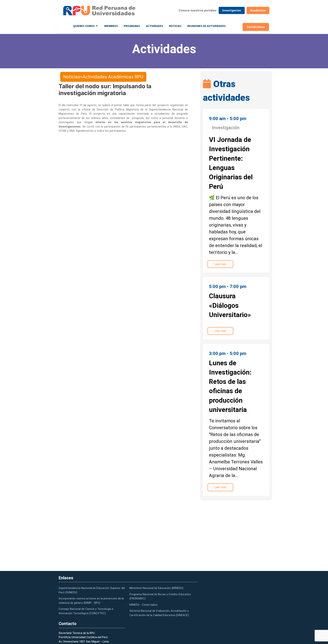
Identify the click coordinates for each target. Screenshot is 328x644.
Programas (132, 26)
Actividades (154, 26)
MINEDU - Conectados (143, 604)
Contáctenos (256, 27)
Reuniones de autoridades (206, 26)
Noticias (175, 26)
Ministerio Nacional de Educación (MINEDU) (156, 588)
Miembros (111, 26)
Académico (258, 10)
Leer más (220, 264)
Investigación (231, 10)
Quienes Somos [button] (84, 26)
